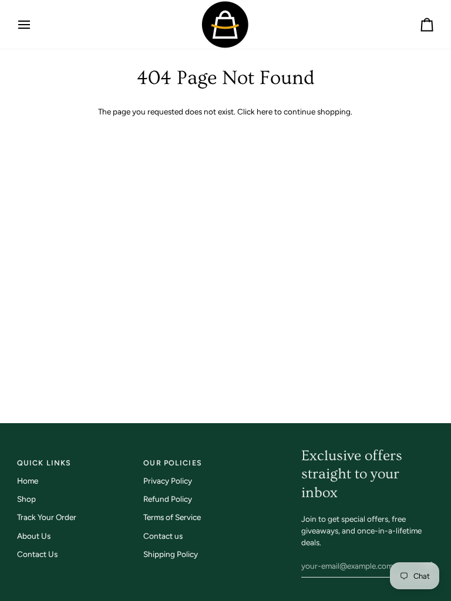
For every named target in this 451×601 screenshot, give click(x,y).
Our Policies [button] (172, 462)
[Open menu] (34, 24)
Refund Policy (167, 499)
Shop (26, 499)
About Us (34, 536)
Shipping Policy (170, 554)
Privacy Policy (167, 480)
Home (27, 480)
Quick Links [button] (44, 462)
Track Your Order (46, 517)
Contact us (163, 536)
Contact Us (37, 554)
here (264, 111)
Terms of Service (172, 517)
